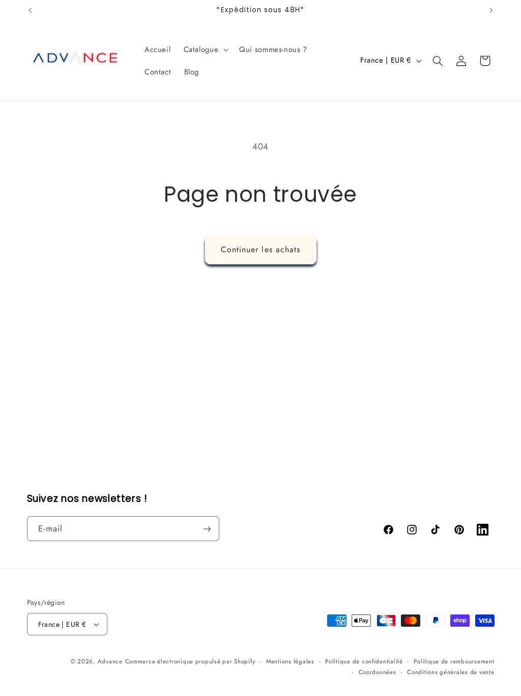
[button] (205, 49)
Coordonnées (377, 672)
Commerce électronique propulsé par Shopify (190, 661)
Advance (110, 661)
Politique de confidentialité (364, 661)
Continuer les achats (260, 249)
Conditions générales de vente (450, 672)
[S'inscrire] (206, 528)
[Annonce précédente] (30, 10)
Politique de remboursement (454, 661)
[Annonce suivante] (491, 10)
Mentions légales (290, 661)
